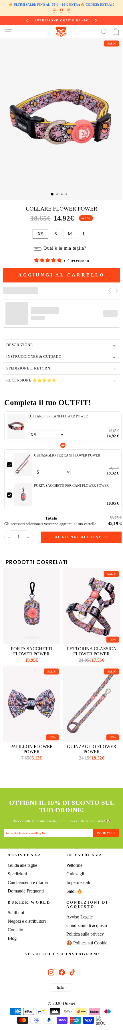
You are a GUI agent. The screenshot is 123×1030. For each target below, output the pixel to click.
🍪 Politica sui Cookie (86, 942)
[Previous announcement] (27, 20)
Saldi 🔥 (74, 891)
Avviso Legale (79, 916)
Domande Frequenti (26, 890)
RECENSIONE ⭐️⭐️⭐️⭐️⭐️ (61, 380)
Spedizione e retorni (61, 369)
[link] (16, 426)
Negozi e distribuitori (27, 921)
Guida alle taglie (22, 865)
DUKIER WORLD (29, 902)
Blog (12, 938)
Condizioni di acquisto (87, 904)
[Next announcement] (95, 20)
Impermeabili (78, 882)
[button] (61, 250)
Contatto (15, 929)
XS (40, 233)
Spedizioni (17, 873)
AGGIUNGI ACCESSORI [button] (81, 537)
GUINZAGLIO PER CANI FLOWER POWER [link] (67, 455)
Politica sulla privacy (85, 934)
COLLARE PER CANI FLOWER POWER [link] (58, 416)
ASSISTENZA (24, 855)
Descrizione (61, 345)
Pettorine (74, 865)
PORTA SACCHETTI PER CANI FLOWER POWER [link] (71, 486)
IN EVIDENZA (84, 855)
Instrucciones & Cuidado (61, 357)
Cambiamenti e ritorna (28, 882)
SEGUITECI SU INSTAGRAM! (62, 954)
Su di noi (16, 912)
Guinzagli (75, 873)
